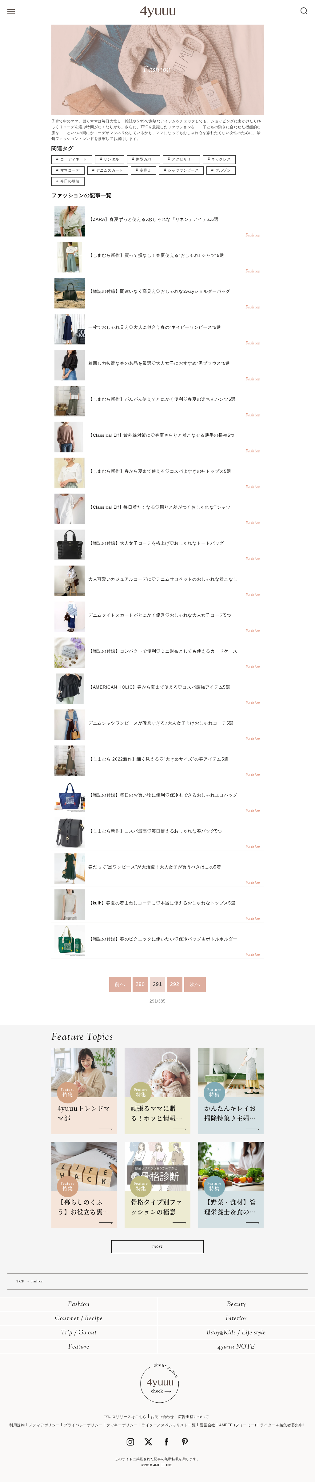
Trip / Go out (79, 1333)
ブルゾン (223, 170)
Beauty (236, 1304)
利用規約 (17, 1425)
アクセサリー (183, 159)
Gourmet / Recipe (79, 1318)
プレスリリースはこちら (125, 1417)
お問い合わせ (162, 1417)
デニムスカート (109, 170)
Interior (236, 1318)
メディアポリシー (44, 1425)
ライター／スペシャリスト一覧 (169, 1425)
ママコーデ (70, 170)
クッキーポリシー (122, 1425)
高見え (145, 170)
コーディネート (73, 159)
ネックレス (221, 159)
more (157, 1246)
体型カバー (145, 159)
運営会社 (207, 1425)
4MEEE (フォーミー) (237, 1425)
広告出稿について (193, 1417)
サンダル (111, 159)
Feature (78, 1347)
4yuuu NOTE (236, 1347)
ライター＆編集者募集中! (282, 1425)
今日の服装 (70, 181)
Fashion (79, 1304)
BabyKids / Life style (236, 1333)
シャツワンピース (183, 170)
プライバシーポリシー (83, 1425)
